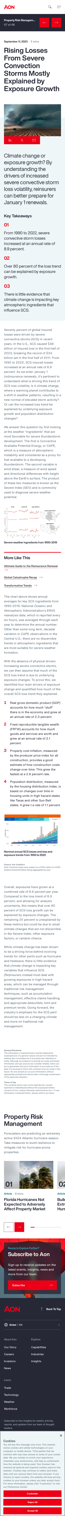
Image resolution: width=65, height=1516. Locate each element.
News (7, 1368)
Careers (9, 1354)
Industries (37, 1354)
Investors (10, 1361)
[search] (50, 7)
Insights (36, 1361)
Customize (32, 1493)
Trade (7, 1388)
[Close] (61, 1435)
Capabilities (38, 1347)
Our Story (10, 1347)
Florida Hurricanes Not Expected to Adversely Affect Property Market (24, 1204)
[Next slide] (19, 1227)
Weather (9, 1402)
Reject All (32, 1502)
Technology (11, 1395)
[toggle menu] (59, 7)
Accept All (32, 1510)
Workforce (10, 1409)
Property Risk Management (20, 20)
